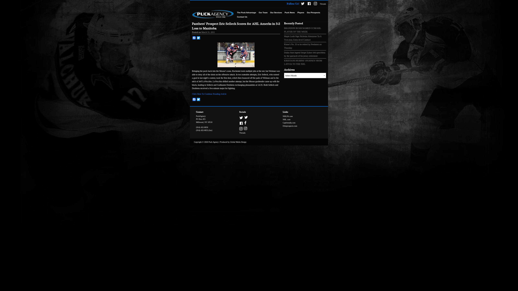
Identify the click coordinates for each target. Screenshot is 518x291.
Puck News (290, 12)
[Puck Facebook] (309, 4)
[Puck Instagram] (315, 4)
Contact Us (242, 17)
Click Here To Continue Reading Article (209, 94)
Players (300, 12)
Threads (323, 4)
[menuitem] (246, 13)
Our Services (276, 12)
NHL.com (286, 120)
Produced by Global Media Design (233, 142)
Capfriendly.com (289, 123)
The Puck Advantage (246, 12)
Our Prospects (313, 12)
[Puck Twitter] (303, 4)
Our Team (263, 12)
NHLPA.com (288, 116)
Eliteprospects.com (290, 126)
